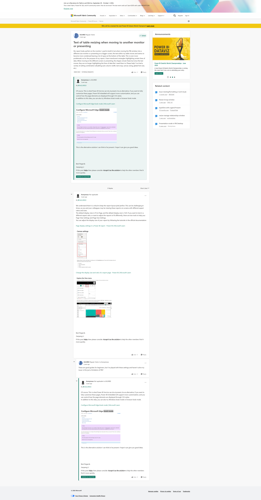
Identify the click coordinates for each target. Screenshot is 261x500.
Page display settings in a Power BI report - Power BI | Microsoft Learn (100, 226)
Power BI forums (92, 21)
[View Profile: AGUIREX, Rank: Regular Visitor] (76, 35)
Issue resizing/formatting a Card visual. (172, 92)
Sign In (187, 15)
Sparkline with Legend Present (169, 108)
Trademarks (186, 491)
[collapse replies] (71, 194)
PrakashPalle (174, 110)
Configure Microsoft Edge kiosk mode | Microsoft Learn (95, 104)
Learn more (150, 26)
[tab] (170, 77)
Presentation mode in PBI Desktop (171, 123)
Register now (68, 8)
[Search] (174, 15)
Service (101, 21)
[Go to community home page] (83, 15)
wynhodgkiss (171, 118)
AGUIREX (82, 35)
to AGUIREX (93, 80)
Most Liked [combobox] (144, 188)
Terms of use (177, 491)
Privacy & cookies (165, 491)
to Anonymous (104, 362)
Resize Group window (166, 100)
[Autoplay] (168, 77)
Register (180, 15)
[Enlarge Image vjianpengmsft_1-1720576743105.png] (94, 297)
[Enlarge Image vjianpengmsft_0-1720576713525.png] (96, 249)
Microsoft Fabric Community (78, 21)
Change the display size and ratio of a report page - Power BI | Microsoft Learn (103, 272)
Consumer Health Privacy (97, 496)
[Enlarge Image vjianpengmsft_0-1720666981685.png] (96, 125)
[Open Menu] (188, 21)
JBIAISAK (171, 94)
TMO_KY (170, 102)
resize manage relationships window (172, 115)
